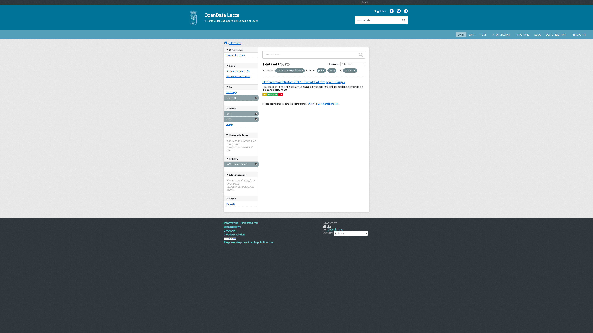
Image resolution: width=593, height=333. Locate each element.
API (310, 103)
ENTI (472, 35)
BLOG (537, 35)
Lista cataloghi (232, 227)
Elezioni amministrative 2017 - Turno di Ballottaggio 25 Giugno (303, 82)
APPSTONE (522, 35)
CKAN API (230, 230)
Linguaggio (327, 232)
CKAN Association (234, 234)
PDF (280, 94)
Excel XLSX (272, 94)
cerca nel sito (363, 20)
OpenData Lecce (231, 17)
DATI (461, 35)
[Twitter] (399, 11)
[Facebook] (392, 11)
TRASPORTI (578, 35)
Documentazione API (328, 103)
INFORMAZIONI (501, 35)
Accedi (365, 2)
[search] (361, 54)
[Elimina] (302, 71)
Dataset (235, 43)
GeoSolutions (335, 229)
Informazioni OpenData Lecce (241, 223)
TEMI (483, 35)
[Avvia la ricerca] (404, 20)
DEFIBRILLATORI (556, 35)
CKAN (328, 226)
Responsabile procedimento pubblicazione (248, 242)
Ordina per (333, 64)
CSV (264, 94)
